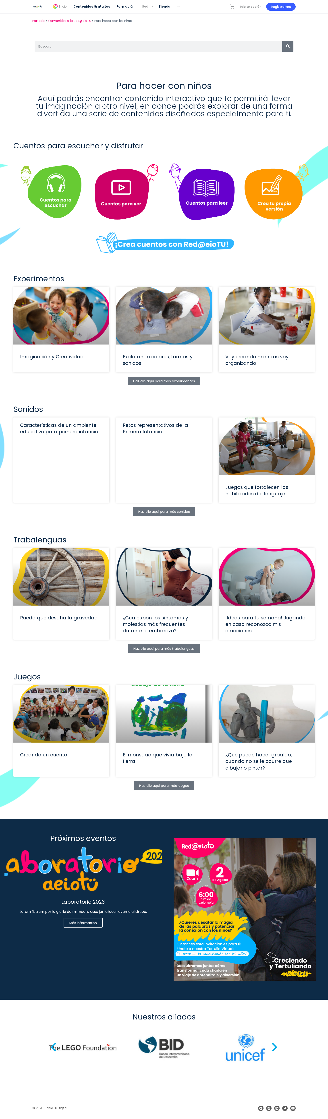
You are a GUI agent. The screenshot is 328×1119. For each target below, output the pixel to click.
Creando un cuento (43, 755)
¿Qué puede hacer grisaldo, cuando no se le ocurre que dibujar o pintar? (258, 761)
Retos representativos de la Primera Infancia (155, 428)
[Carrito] (232, 6)
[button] (53, 1047)
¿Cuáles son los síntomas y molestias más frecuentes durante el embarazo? (155, 624)
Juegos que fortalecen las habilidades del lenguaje (256, 490)
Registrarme (281, 6)
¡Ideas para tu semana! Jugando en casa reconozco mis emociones (265, 624)
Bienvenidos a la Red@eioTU (69, 21)
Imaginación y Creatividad (52, 356)
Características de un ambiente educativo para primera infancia (59, 428)
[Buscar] (287, 46)
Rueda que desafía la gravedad (59, 618)
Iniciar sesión (251, 6)
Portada (38, 21)
